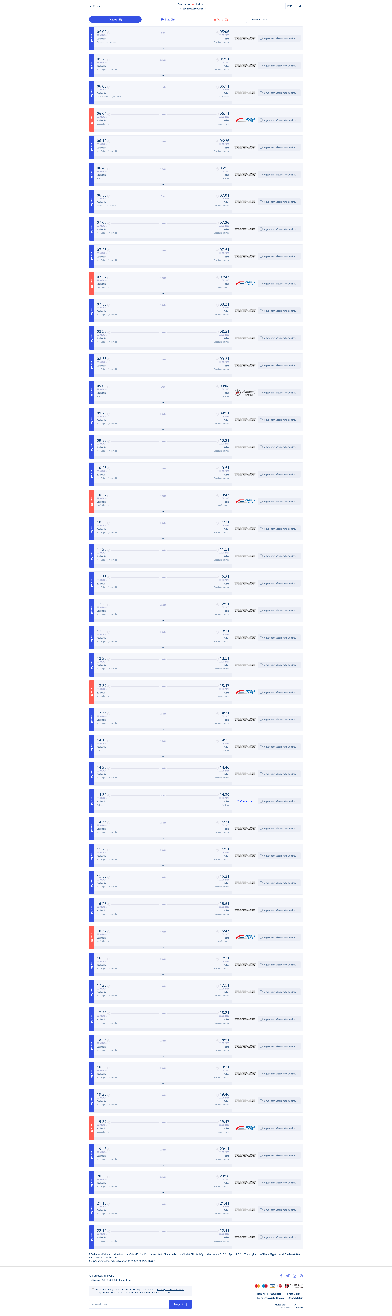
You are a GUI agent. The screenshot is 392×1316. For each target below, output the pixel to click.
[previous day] (181, 9)
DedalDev (299, 1308)
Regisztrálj (180, 1304)
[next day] (206, 9)
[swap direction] (193, 4)
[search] (300, 6)
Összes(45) (115, 19)
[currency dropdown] (294, 6)
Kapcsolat (275, 1293)
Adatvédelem (295, 1298)
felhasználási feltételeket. (159, 1292)
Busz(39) (170, 19)
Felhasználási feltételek (270, 1298)
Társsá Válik (292, 1293)
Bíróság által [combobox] (259, 19)
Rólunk (261, 1293)
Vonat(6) (222, 19)
